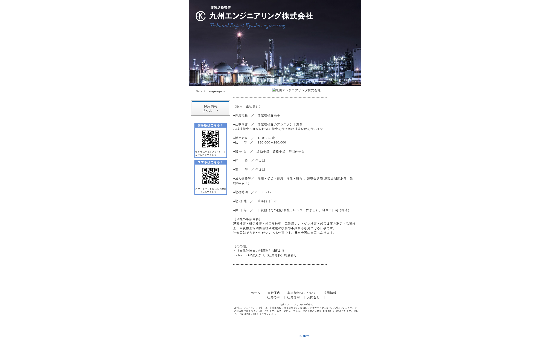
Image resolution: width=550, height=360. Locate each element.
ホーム (255, 292)
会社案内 (273, 292)
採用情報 (330, 292)
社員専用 (293, 297)
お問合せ (313, 297)
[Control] (305, 335)
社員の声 (273, 297)
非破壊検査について (301, 292)
